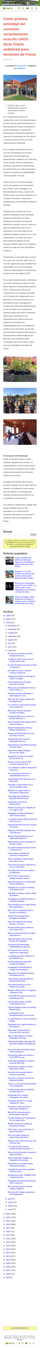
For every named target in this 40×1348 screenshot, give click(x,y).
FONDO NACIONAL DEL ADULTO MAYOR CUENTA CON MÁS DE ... (21, 1044)
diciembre (12, 626)
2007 (8, 1270)
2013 (8, 1249)
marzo (10, 1202)
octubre (11, 633)
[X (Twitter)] (32, 8)
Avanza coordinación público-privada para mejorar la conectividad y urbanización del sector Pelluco (24, 562)
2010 (8, 1260)
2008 (8, 1267)
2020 (8, 1224)
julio (10, 643)
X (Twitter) (20, 68)
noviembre (12, 629)
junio (10, 647)
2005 (8, 1277)
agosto (11, 640)
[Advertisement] (20, 1302)
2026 (8, 616)
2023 (8, 1214)
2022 (8, 1217)
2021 (8, 1221)
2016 (8, 1239)
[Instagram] (23, 8)
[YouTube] (27, 8)
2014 (8, 1246)
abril (10, 1199)
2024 (8, 623)
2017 (8, 1235)
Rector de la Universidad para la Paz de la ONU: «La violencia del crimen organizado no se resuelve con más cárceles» (25, 587)
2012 (8, 1253)
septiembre (12, 636)
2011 (8, 1256)
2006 (8, 1274)
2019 (8, 1228)
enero (10, 1209)
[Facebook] (19, 8)
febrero (11, 1206)
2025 (8, 619)
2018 (8, 1231)
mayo (10, 650)
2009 (8, 1263)
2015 (8, 1242)
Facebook (21, 66)
